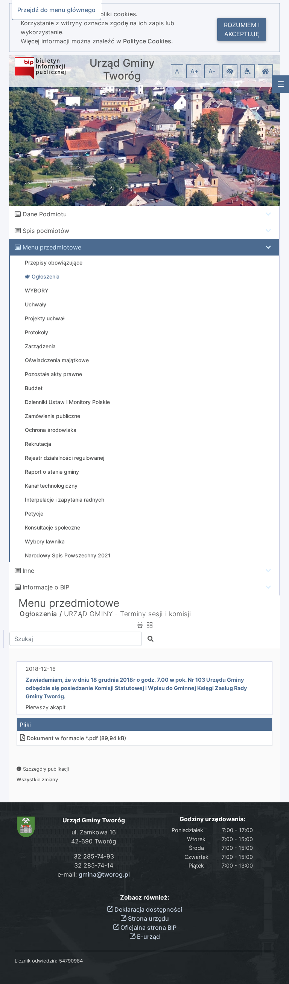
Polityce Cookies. (148, 41)
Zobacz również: (144, 897)
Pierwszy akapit (45, 707)
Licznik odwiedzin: (36, 961)
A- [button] (211, 71)
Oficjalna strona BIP (147, 927)
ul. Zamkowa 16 (93, 832)
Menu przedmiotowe (52, 247)
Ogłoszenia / (41, 614)
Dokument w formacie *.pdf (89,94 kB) (76, 738)
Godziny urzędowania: (212, 819)
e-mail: (94, 874)
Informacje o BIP (46, 587)
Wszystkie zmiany (37, 779)
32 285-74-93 (94, 856)
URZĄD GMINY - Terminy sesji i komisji (127, 614)
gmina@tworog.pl (104, 874)
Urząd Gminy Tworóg (122, 69)
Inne (28, 570)
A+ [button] (194, 71)
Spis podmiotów (46, 230)
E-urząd (147, 936)
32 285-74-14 (93, 865)
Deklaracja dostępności (147, 909)
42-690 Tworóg (93, 841)
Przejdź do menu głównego (56, 10)
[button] (229, 71)
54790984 (71, 961)
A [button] (177, 71)
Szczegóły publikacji (45, 769)
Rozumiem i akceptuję (242, 29)
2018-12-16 (41, 669)
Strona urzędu (147, 918)
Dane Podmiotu (45, 214)
